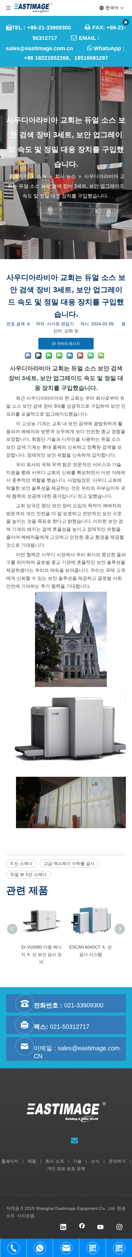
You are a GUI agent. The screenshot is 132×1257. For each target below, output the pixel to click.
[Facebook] (82, 1227)
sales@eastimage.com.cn (39, 48)
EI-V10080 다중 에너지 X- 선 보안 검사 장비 (41, 954)
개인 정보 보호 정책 (66, 1168)
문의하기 (117, 1161)
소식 (95, 1161)
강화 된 (71, 330)
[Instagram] (119, 1227)
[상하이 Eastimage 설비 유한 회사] (66, 1112)
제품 (32, 1161)
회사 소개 (54, 1161)
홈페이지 (9, 1161)
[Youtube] (101, 1227)
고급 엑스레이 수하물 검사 (69, 863)
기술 (77, 1161)
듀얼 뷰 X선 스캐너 (28, 874)
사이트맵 (25, 1215)
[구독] (74, 1140)
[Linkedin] (63, 1227)
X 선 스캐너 (21, 863)
